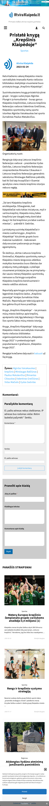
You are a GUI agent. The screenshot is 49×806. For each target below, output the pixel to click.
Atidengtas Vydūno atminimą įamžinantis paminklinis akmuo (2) (24, 765)
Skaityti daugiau (39, 638)
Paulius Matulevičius (15, 375)
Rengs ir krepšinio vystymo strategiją (24, 690)
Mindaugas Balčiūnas (26, 371)
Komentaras (9, 423)
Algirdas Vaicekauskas (24, 368)
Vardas (7, 449)
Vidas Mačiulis (12, 382)
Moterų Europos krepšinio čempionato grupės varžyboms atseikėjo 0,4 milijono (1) (24, 618)
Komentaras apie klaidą (14, 529)
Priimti (24, 791)
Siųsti (8, 551)
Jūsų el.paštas (11, 494)
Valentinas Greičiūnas (27, 378)
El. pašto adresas (11, 458)
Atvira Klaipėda (24, 63)
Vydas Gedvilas (28, 382)
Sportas (24, 50)
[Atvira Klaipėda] (24, 17)
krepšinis (9, 371)
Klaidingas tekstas (12, 507)
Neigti (24, 798)
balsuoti (38, 353)
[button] (45, 769)
